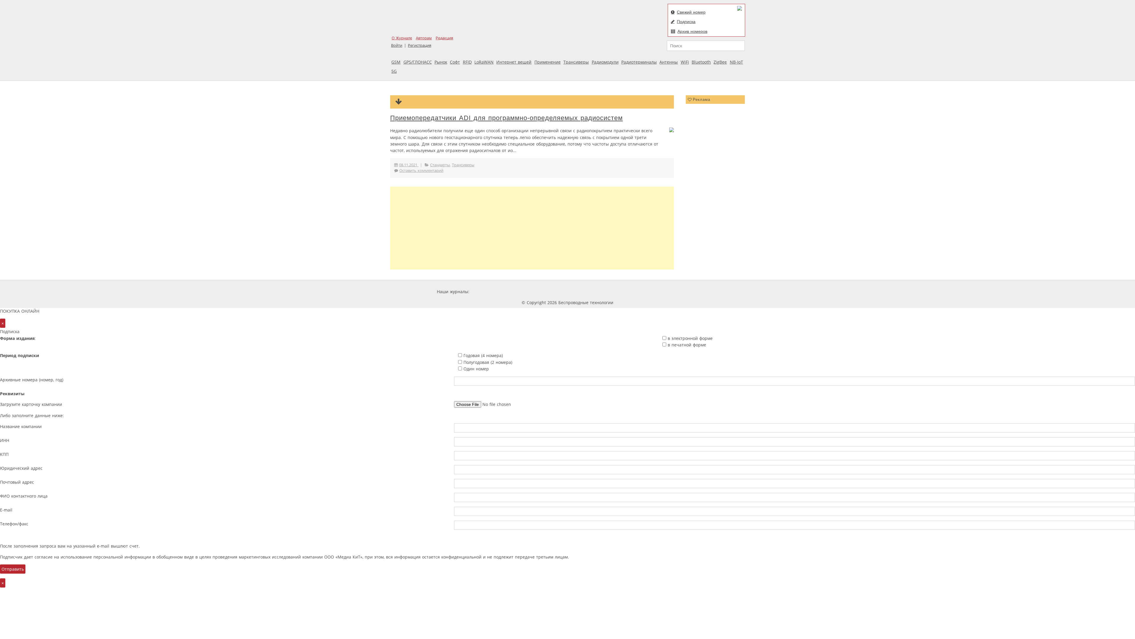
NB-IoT (736, 62)
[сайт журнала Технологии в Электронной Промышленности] (527, 291)
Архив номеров (692, 31)
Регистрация (419, 45)
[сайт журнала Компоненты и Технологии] (562, 291)
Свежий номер (691, 12)
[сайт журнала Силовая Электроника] (489, 291)
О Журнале (402, 38)
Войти (396, 45)
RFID (467, 62)
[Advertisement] (532, 228)
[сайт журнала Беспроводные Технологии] (598, 291)
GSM (396, 62)
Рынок (440, 62)
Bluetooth (701, 62)
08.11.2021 (409, 164)
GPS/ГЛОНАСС (417, 62)
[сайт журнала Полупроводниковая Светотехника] (642, 291)
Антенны (668, 62)
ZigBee (720, 62)
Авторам (424, 38)
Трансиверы (576, 62)
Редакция (444, 38)
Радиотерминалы (639, 62)
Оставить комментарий (421, 170)
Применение (547, 62)
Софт (455, 62)
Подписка (686, 22)
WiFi (685, 62)
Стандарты (440, 164)
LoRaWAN (484, 62)
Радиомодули (605, 62)
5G (394, 71)
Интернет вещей (513, 62)
